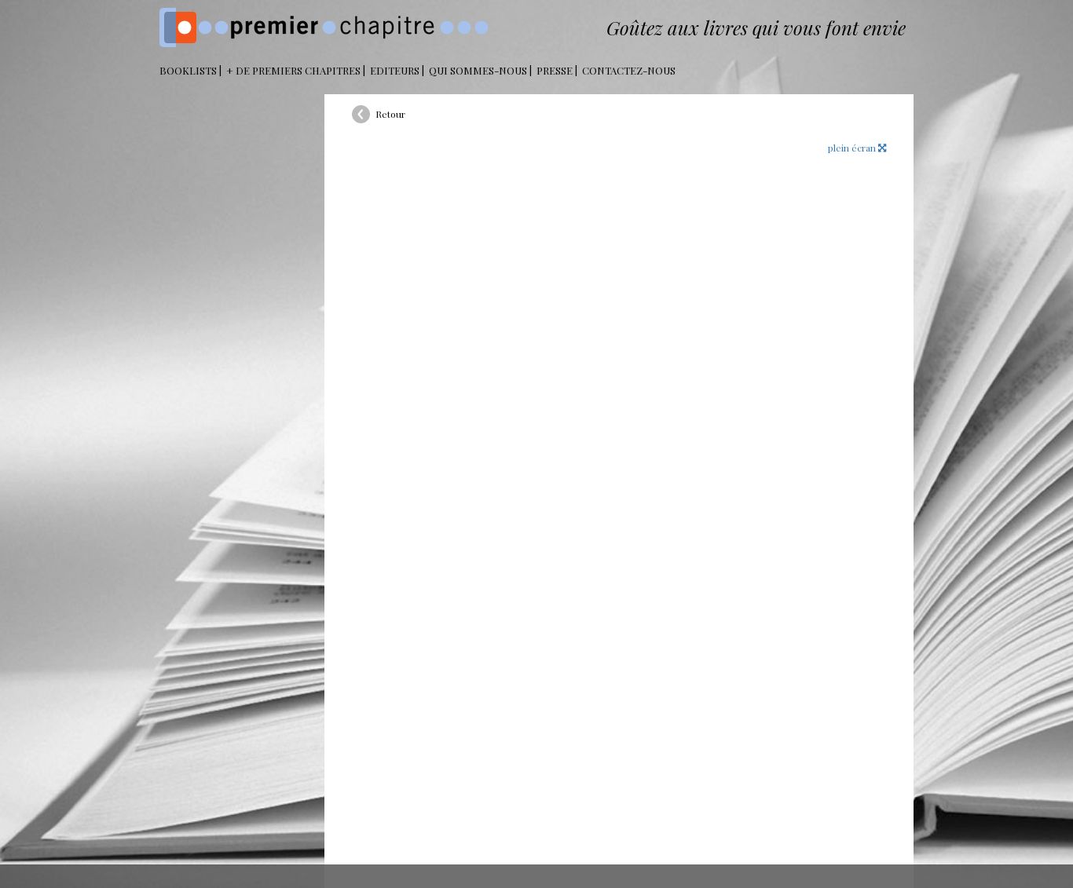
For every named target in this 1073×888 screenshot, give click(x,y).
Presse (554, 70)
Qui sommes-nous (478, 70)
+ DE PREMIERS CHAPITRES (293, 70)
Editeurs (394, 70)
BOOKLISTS (188, 70)
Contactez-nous (629, 70)
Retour (390, 114)
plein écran (853, 147)
